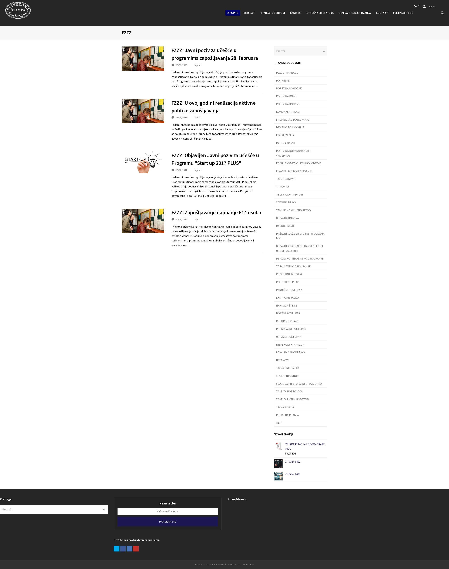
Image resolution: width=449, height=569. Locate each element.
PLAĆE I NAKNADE (287, 72)
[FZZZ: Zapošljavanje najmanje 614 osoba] (143, 221)
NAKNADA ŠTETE (286, 305)
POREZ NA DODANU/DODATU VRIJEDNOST (293, 153)
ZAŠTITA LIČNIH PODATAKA (293, 399)
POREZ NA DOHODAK (289, 88)
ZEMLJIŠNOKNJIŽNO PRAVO (293, 210)
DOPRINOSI (283, 80)
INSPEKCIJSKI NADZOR (290, 344)
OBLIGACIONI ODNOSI (289, 194)
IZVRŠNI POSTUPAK (288, 313)
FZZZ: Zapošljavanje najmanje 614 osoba (216, 212)
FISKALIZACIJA (285, 135)
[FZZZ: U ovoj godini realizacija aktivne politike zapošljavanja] (143, 111)
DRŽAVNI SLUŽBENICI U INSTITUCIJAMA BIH (300, 236)
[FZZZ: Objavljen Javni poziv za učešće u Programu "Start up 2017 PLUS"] (143, 162)
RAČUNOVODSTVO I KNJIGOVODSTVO (298, 163)
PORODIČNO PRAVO (288, 282)
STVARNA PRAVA (286, 202)
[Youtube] (136, 548)
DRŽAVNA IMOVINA (287, 218)
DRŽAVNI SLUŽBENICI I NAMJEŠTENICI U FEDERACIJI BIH (299, 248)
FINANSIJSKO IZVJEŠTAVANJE (294, 171)
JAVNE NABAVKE (286, 179)
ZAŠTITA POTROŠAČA (289, 391)
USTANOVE (282, 360)
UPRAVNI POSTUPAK (288, 336)
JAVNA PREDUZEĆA (287, 368)
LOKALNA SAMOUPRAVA (290, 352)
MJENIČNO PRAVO (287, 321)
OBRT (279, 422)
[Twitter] (116, 548)
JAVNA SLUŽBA (285, 407)
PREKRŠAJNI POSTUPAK (291, 329)
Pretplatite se (167, 521)
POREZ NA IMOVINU (288, 104)
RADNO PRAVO (285, 226)
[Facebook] (123, 548)
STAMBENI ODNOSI (287, 376)
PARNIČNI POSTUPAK (289, 290)
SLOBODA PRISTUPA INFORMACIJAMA (299, 383)
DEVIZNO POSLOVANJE (290, 127)
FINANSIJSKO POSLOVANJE (292, 119)
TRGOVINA (282, 186)
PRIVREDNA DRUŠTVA (289, 274)
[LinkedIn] (129, 548)
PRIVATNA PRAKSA (287, 415)
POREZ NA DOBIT (286, 96)
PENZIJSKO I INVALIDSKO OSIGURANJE (300, 258)
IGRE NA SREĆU (285, 143)
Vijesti (198, 65)
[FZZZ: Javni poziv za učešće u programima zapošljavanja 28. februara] (143, 58)
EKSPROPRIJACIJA (287, 297)
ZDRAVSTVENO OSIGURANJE (293, 266)
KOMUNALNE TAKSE (288, 111)
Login (432, 6)
